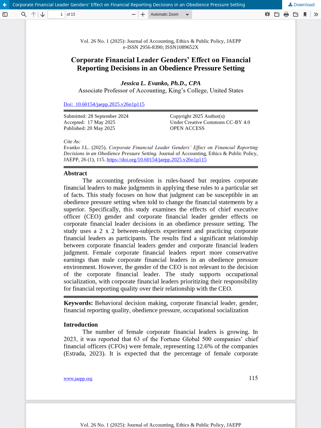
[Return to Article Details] (4, 4)
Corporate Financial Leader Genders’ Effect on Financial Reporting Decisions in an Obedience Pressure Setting (129, 5)
